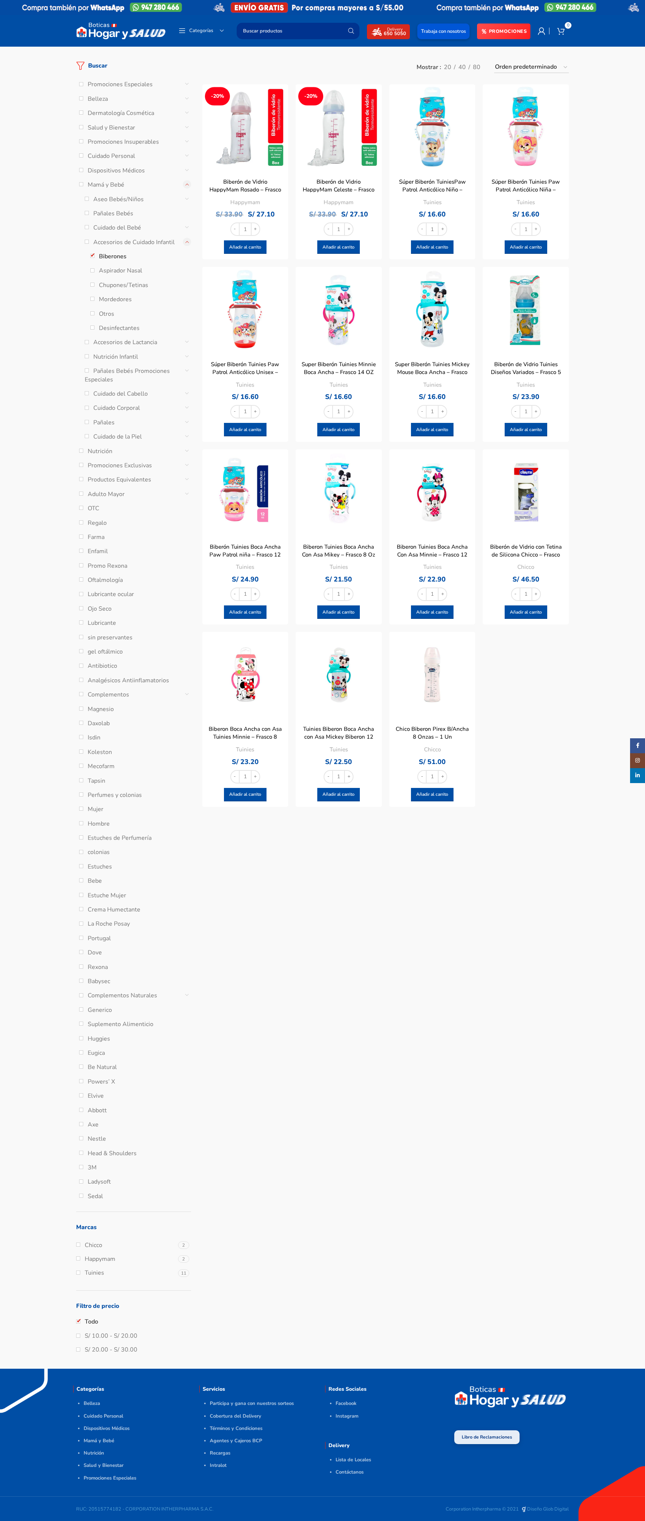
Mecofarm (101, 766)
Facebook (346, 1403)
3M (92, 1167)
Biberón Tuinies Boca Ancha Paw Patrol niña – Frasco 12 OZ (245, 554)
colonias (99, 852)
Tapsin (96, 781)
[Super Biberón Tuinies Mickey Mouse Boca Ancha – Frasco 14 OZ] (432, 310)
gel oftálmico (105, 652)
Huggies (99, 1039)
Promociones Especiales (120, 84)
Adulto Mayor (106, 494)
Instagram (347, 1416)
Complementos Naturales (122, 995)
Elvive (96, 1096)
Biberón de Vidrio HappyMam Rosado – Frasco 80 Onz (245, 189)
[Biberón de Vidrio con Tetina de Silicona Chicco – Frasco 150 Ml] (526, 492)
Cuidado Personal (111, 156)
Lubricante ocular (111, 594)
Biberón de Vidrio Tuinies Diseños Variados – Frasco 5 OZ (526, 372)
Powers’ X (101, 1082)
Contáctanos (350, 1472)
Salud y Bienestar (111, 128)
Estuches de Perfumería (120, 838)
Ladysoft (99, 1182)
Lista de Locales (353, 1459)
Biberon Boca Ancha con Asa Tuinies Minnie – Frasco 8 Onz (245, 736)
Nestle (97, 1139)
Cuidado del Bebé (117, 228)
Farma (96, 537)
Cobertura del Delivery (235, 1416)
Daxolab (99, 723)
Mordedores (115, 299)
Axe (93, 1125)
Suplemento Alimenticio (120, 1024)
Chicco (525, 567)
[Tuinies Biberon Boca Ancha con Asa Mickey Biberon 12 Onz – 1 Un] (339, 675)
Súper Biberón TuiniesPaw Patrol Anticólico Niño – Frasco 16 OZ (432, 189)
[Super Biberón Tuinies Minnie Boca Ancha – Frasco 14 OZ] (339, 310)
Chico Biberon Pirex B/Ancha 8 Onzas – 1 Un (432, 733)
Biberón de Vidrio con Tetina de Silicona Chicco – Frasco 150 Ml (526, 554)
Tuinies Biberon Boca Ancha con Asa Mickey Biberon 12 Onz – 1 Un (338, 736)
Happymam (245, 202)
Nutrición (100, 451)
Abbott (97, 1110)
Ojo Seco (100, 609)
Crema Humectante (114, 910)
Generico (100, 1010)
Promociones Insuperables (123, 142)
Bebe (95, 881)
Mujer (95, 809)
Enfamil (98, 551)
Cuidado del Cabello (120, 394)
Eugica (96, 1053)
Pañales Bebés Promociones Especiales (127, 375)
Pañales (104, 422)
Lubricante (102, 623)
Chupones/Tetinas (123, 285)
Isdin (94, 737)
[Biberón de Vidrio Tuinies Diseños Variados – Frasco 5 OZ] (526, 310)
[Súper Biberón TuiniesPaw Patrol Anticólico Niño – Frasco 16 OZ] (432, 127)
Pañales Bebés (113, 213)
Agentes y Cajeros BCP (236, 1440)
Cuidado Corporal (116, 408)
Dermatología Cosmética (121, 113)
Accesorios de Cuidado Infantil (134, 242)
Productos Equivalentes (119, 480)
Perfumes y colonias (115, 795)
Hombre (99, 824)
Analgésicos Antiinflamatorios (128, 680)
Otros (106, 314)
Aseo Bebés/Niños (118, 199)
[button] (245, 247)
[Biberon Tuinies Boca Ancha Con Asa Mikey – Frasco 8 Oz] (339, 492)
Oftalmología (105, 580)
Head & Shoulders (112, 1153)
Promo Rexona (107, 566)
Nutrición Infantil (115, 357)
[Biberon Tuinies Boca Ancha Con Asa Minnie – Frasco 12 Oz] (432, 492)
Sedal (95, 1196)
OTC (93, 508)
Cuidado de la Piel (117, 437)
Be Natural (102, 1067)
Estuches (100, 867)
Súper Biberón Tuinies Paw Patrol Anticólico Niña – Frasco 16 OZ (526, 189)
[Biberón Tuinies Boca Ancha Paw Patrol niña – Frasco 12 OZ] (245, 492)
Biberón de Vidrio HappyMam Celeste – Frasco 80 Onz (338, 189)
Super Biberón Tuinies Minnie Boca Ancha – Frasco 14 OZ (339, 368)
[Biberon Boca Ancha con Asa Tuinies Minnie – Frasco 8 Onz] (245, 675)
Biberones (113, 256)
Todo (91, 1322)
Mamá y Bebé (106, 185)
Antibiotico (102, 666)
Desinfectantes (119, 328)
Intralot (218, 1465)
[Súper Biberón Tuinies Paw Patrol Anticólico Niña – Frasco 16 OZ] (526, 127)
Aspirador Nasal (120, 271)
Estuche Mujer (107, 895)
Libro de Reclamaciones (487, 1437)
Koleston (100, 752)
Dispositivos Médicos (116, 170)
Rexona (98, 967)
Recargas (220, 1453)
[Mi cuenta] (541, 31)
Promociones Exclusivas (120, 465)
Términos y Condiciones (236, 1428)
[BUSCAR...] (350, 31)
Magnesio (101, 709)
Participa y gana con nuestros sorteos (252, 1403)
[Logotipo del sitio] (121, 30)
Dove (95, 952)
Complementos (108, 695)
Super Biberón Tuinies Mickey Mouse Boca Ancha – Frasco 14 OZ (432, 372)
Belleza (98, 99)
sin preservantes (110, 637)
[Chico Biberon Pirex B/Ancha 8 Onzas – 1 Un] (432, 675)
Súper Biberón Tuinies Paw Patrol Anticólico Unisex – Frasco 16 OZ (245, 372)
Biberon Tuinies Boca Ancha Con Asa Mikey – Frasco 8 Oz (338, 550)
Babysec (99, 981)
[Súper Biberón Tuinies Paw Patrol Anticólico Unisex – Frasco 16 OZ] (245, 310)
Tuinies (432, 202)
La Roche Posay (109, 924)
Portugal (99, 938)
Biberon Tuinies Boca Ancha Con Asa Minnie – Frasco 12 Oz (432, 554)
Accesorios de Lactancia (125, 342)
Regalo (97, 523)
